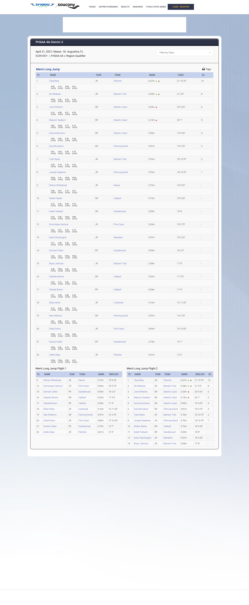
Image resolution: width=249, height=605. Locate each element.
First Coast (119, 224)
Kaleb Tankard (56, 211)
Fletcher (118, 81)
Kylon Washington (58, 237)
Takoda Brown (56, 289)
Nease (117, 185)
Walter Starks (55, 198)
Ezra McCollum (56, 146)
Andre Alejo (54, 354)
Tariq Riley (54, 81)
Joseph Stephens (57, 172)
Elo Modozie (55, 94)
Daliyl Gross (55, 328)
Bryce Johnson (56, 263)
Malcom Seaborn (57, 120)
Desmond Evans (57, 133)
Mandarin (118, 237)
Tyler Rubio (54, 159)
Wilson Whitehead (58, 185)
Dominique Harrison (58, 224)
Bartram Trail (120, 94)
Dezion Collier (55, 341)
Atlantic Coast (120, 107)
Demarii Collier (56, 250)
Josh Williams (56, 107)
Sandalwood (120, 211)
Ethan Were (54, 302)
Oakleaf (117, 198)
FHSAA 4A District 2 (49, 42)
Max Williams (55, 315)
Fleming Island (121, 146)
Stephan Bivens (56, 276)
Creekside (118, 302)
